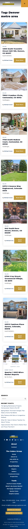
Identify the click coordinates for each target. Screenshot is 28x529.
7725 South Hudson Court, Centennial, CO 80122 (12, 142)
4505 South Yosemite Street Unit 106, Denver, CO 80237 (14, 51)
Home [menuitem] (14, 454)
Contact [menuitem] (14, 447)
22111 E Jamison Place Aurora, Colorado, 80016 (14, 326)
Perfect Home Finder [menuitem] (14, 483)
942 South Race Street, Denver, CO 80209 (13, 230)
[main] (14, 215)
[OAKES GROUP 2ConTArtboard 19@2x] (8, 3)
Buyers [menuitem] (14, 469)
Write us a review (14, 509)
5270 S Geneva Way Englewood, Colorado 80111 (12, 188)
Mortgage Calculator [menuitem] (14, 488)
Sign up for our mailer (14, 513)
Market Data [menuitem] (14, 491)
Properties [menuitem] (14, 461)
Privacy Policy (14, 526)
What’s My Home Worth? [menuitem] (14, 486)
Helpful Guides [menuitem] (14, 493)
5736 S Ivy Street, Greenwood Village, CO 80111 (14, 278)
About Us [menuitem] (14, 456)
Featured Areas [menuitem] (14, 474)
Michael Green (8, 60)
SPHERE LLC (17, 519)
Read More (19, 60)
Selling (4, 46)
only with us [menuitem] (14, 459)
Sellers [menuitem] (14, 471)
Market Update (9, 370)
